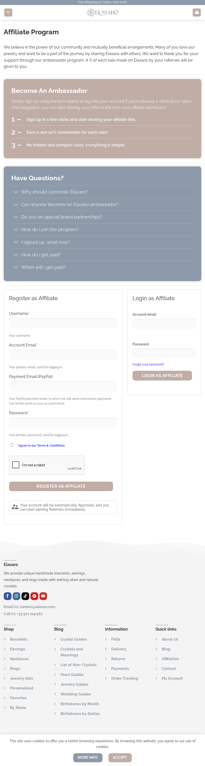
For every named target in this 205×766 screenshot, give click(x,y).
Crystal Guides (73, 639)
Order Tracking (124, 678)
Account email (144, 314)
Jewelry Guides (74, 684)
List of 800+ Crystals (78, 665)
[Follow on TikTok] (25, 596)
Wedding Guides (75, 694)
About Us (170, 639)
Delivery (118, 649)
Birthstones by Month (79, 704)
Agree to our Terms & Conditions (41, 445)
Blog (166, 649)
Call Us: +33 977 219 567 (23, 614)
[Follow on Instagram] (16, 596)
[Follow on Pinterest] (34, 596)
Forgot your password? (148, 364)
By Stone (18, 707)
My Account (172, 678)
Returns (118, 659)
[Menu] (8, 13)
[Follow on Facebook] (8, 596)
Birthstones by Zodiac (80, 713)
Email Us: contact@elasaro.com (29, 607)
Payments (120, 668)
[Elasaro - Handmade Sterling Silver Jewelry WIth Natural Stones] (102, 13)
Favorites (18, 698)
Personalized (21, 688)
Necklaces (19, 659)
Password (140, 344)
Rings (15, 668)
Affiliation (170, 659)
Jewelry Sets (21, 678)
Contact (169, 668)
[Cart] (197, 13)
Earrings (17, 649)
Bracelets (18, 639)
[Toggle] (16, 192)
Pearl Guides (72, 674)
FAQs (115, 639)
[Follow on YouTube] (43, 596)
